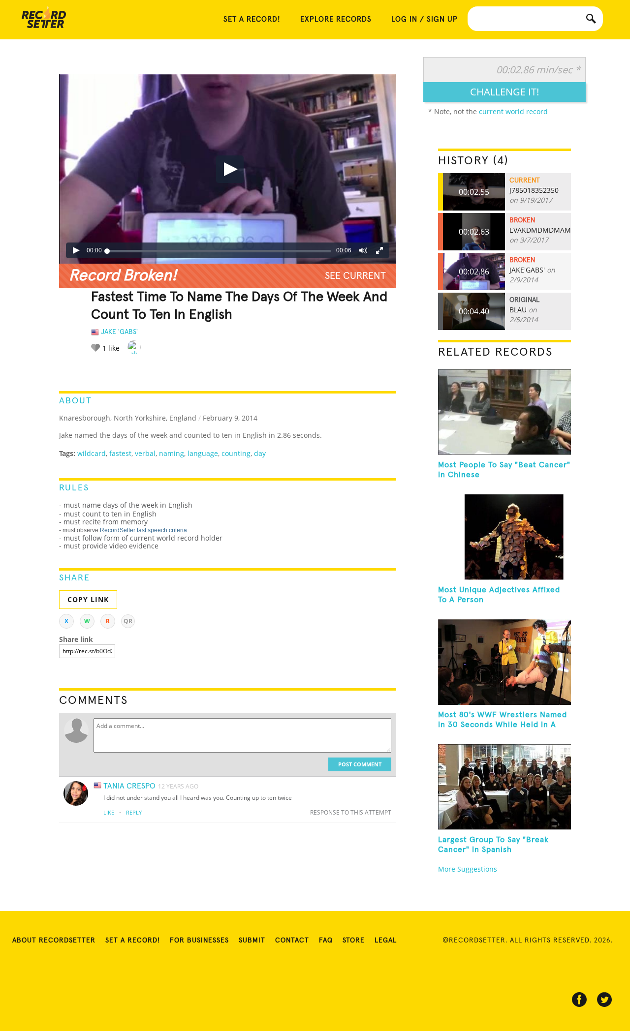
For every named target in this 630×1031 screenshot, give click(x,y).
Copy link (88, 599)
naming (171, 453)
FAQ (326, 940)
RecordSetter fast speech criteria (143, 530)
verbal (145, 453)
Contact (292, 940)
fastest (120, 453)
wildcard (91, 453)
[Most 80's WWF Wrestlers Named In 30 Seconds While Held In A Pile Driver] (504, 662)
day (260, 453)
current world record (513, 111)
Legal (386, 940)
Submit (252, 940)
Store (354, 940)
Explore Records (336, 19)
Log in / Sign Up (424, 19)
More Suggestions (467, 869)
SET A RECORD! (252, 19)
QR (128, 621)
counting (236, 453)
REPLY (134, 812)
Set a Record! (132, 940)
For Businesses (199, 940)
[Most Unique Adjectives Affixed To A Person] (504, 537)
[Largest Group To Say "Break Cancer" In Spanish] (504, 787)
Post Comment (359, 764)
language (203, 453)
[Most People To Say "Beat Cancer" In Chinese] (504, 412)
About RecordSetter (53, 940)
